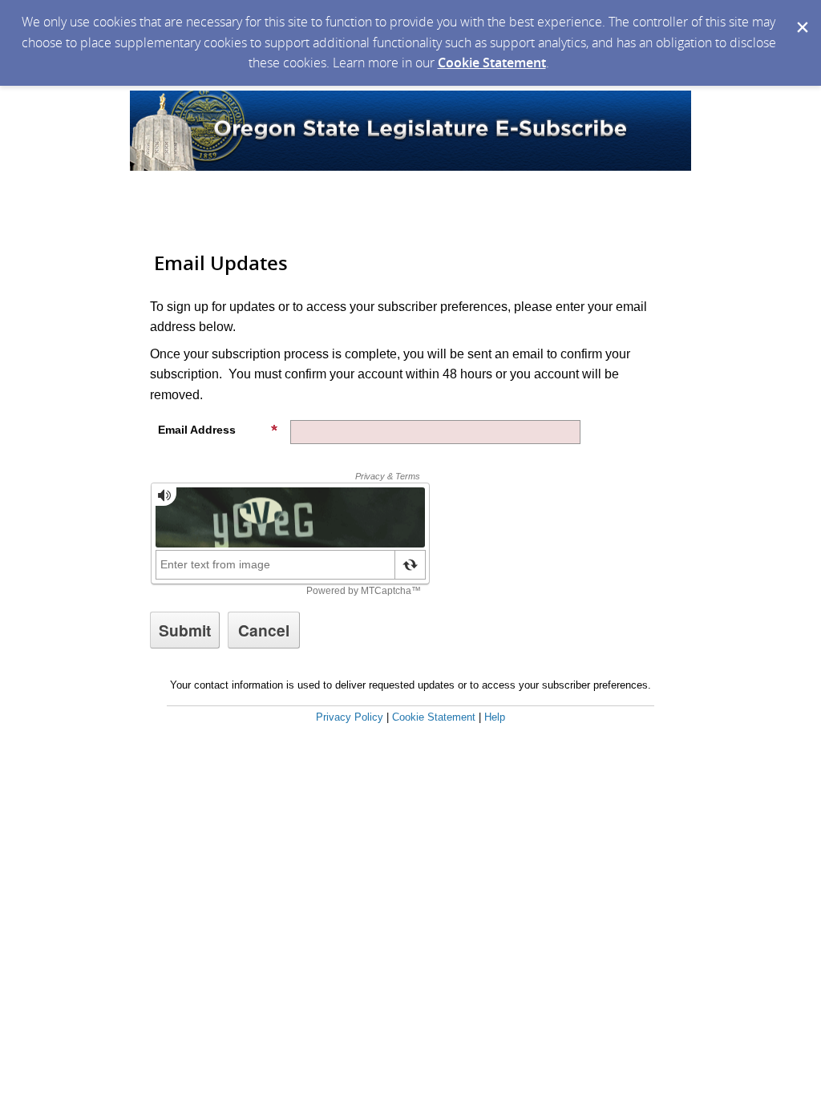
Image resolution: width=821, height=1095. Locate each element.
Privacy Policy (349, 717)
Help (494, 717)
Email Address (197, 429)
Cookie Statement (492, 62)
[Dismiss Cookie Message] (801, 15)
